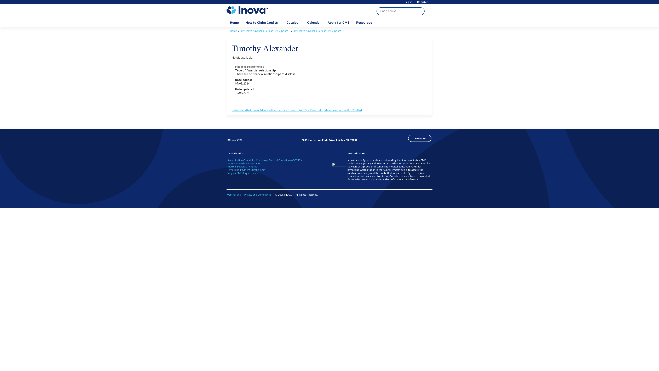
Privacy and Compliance (257, 194)
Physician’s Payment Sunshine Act (246, 169)
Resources (364, 23)
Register (422, 2)
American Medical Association (244, 163)
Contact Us (420, 138)
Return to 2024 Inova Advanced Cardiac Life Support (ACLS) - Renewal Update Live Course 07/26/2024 (297, 110)
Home (234, 23)
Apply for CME (338, 23)
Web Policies (234, 194)
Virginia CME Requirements (243, 173)
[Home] (257, 10)
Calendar (314, 23)
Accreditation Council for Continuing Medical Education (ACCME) (265, 160)
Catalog (292, 23)
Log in (408, 2)
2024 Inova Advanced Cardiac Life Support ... (265, 30)
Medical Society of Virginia (242, 166)
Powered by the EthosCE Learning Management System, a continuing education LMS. (420, 202)
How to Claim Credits (262, 23)
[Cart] (431, 3)
